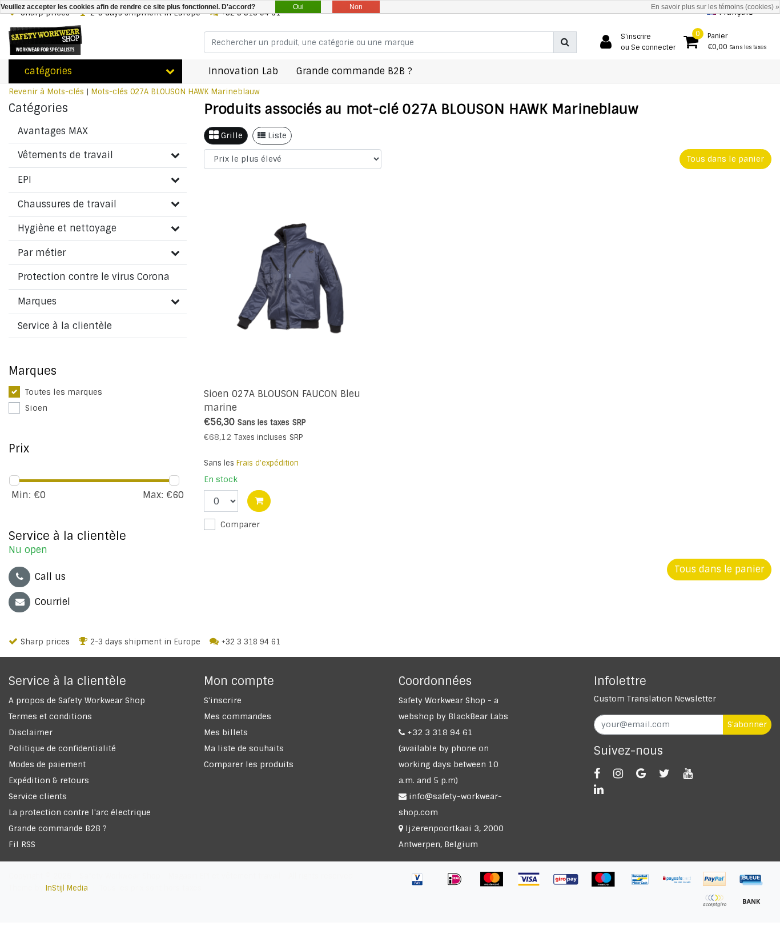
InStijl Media (67, 888)
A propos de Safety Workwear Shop (77, 700)
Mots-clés (109, 92)
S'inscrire (223, 700)
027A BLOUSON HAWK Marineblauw (195, 92)
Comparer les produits (248, 764)
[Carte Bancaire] (718, 906)
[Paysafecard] (681, 885)
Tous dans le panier (725, 159)
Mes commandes (237, 716)
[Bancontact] (644, 885)
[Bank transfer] (754, 906)
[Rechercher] (565, 42)
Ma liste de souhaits (244, 748)
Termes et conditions (50, 716)
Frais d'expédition (267, 463)
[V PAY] (421, 885)
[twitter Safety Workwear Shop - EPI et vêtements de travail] (664, 773)
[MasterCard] (495, 885)
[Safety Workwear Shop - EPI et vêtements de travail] (45, 40)
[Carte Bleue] (754, 885)
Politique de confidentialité (62, 748)
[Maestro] (607, 885)
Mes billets (226, 732)
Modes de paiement (47, 764)
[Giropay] (570, 885)
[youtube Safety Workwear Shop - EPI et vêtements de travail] (688, 773)
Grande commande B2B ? (58, 828)
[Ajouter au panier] (259, 501)
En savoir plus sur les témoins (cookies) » (715, 7)
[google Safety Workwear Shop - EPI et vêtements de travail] (641, 773)
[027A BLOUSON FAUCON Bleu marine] (293, 280)
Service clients (38, 796)
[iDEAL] (458, 885)
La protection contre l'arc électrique (80, 812)
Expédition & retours (49, 780)
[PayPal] (718, 885)
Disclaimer (31, 732)
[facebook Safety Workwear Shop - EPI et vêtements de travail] (597, 773)
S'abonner (747, 724)
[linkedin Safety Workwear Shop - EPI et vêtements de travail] (599, 789)
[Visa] (533, 885)
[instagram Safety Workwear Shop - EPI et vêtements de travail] (618, 773)
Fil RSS (22, 844)
